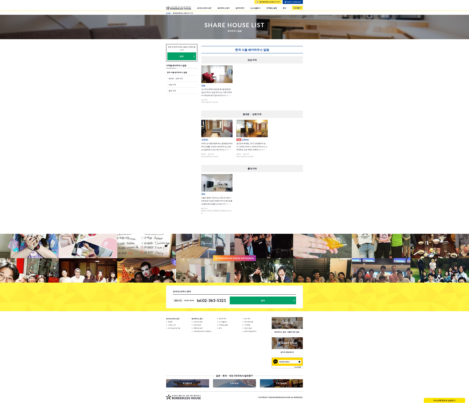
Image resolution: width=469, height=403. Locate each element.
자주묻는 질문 (271, 8)
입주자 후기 (240, 8)
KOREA (187, 383)
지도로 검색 (197, 325)
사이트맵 (247, 325)
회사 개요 (247, 318)
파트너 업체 (248, 328)
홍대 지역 (172, 91)
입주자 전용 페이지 (250, 331)
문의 (284, 8)
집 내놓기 (297, 8)
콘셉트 (170, 322)
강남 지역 (172, 85)
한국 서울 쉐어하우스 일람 (177, 72)
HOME (168, 13)
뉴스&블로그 (255, 8)
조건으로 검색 (198, 322)
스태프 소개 (172, 325)
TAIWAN (281, 383)
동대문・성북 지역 (176, 78)
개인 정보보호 (248, 322)
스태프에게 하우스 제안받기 (202, 331)
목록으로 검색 (198, 328)
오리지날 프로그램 (174, 328)
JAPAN (234, 383)
